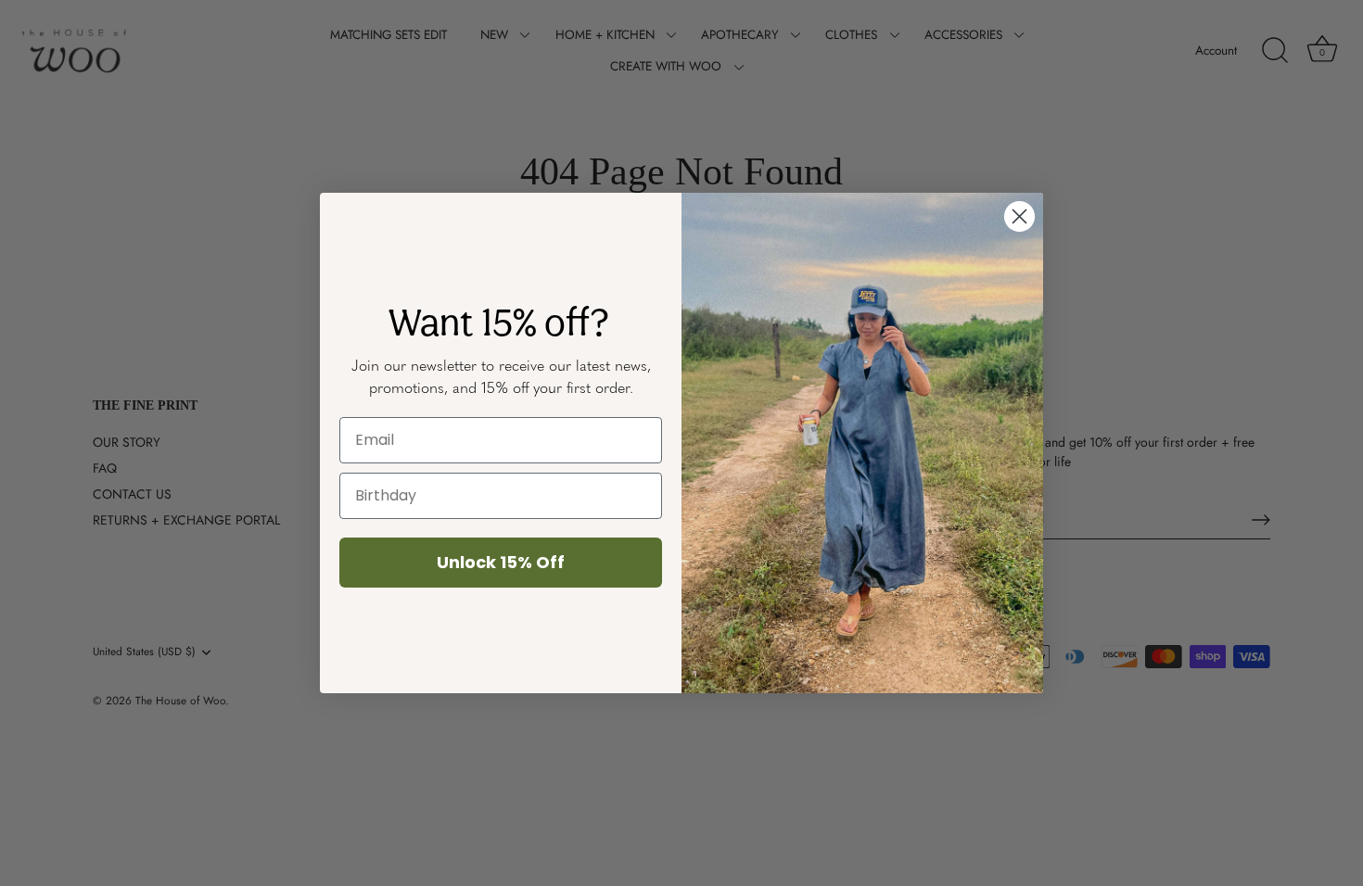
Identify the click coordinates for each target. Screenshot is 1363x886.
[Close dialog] (1019, 216)
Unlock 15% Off (501, 562)
